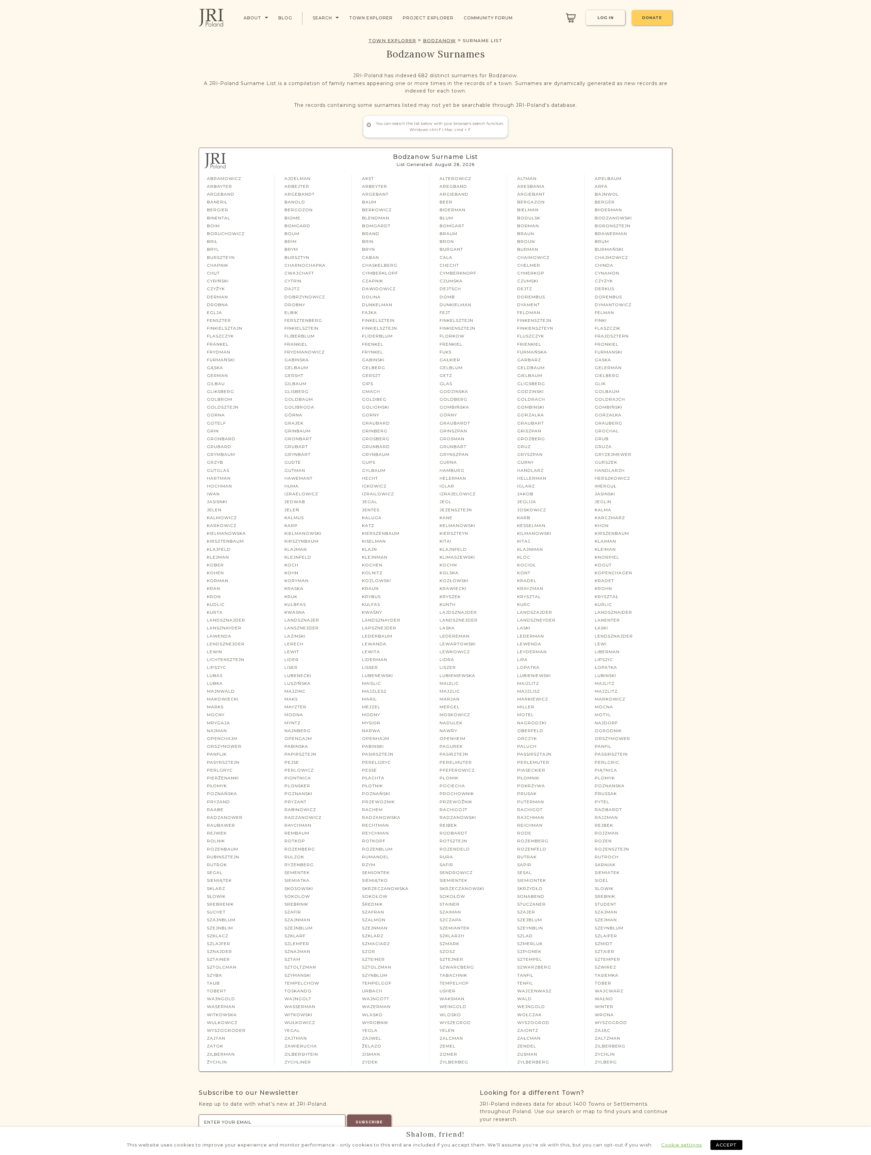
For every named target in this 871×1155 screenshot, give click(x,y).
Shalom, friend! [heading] (435, 1134)
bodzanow (439, 40)
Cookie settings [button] (681, 1145)
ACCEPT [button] (726, 1145)
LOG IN (605, 17)
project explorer (428, 17)
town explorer (371, 17)
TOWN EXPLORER (392, 40)
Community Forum (488, 17)
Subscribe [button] (369, 1122)
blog (285, 17)
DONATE (652, 17)
